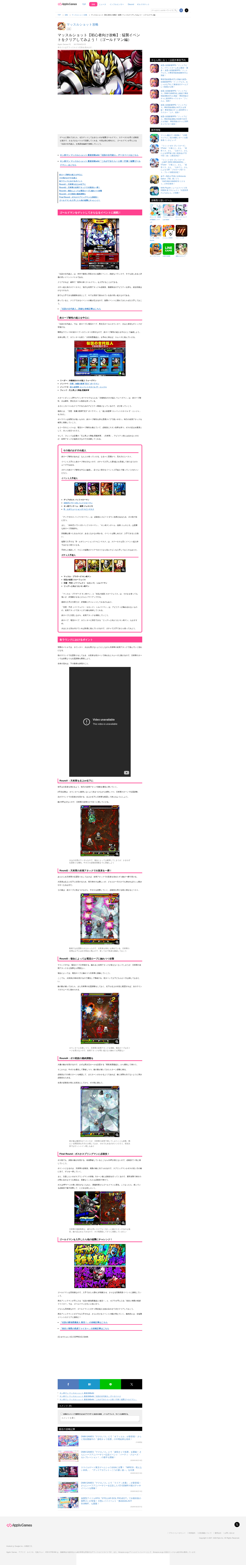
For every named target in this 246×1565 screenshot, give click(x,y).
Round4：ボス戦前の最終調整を (72, 194)
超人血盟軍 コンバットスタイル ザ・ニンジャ (88, 387)
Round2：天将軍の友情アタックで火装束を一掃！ (79, 187)
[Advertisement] (100, 113)
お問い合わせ (229, 1533)
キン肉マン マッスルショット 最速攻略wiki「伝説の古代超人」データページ (90, 1396)
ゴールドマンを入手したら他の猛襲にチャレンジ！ (79, 200)
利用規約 (192, 1533)
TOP (84, 4)
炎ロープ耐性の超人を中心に (71, 174)
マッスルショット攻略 (82, 24)
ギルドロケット (143, 4)
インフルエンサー (117, 4)
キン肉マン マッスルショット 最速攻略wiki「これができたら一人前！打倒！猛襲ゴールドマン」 (98, 1399)
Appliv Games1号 (64, 44)
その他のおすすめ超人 (68, 177)
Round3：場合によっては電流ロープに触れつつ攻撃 (80, 190)
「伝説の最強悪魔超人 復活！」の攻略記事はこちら (84, 1322)
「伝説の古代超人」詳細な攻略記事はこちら (80, 308)
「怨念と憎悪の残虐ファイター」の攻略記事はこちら (84, 1328)
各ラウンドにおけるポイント (71, 181)
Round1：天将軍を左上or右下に (72, 184)
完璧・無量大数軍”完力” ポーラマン (84, 383)
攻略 (93, 4)
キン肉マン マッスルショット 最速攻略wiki (77, 1393)
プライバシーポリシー (177, 1533)
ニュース (102, 4)
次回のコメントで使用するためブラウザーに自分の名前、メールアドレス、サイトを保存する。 (96, 1414)
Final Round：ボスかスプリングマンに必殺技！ (79, 197)
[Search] (176, 10)
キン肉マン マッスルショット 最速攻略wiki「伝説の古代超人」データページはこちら (99, 154)
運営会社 (218, 1533)
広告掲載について (205, 1533)
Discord (131, 4)
